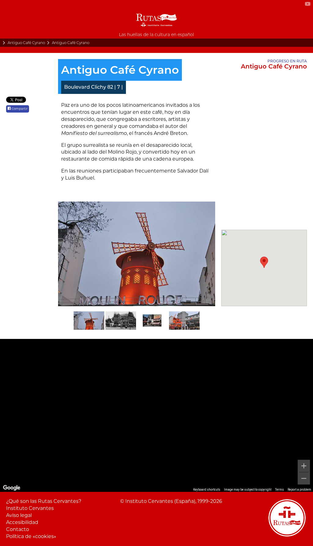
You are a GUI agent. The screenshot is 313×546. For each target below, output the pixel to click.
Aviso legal (19, 515)
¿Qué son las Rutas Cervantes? (43, 501)
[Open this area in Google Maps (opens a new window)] (12, 488)
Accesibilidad (22, 522)
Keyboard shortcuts (206, 489)
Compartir (19, 109)
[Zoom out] (304, 478)
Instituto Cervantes (30, 508)
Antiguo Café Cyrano (26, 42)
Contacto (17, 529)
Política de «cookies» (31, 536)
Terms (279, 489)
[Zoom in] (304, 466)
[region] (156, 415)
